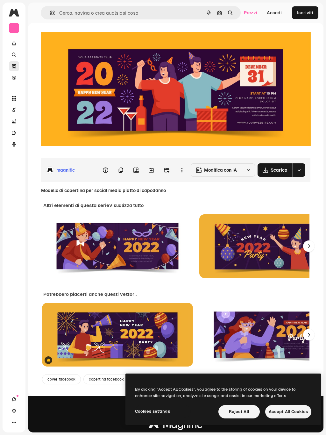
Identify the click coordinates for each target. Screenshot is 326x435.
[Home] (14, 43)
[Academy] (14, 411)
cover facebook (61, 379)
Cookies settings (152, 411)
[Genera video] (14, 133)
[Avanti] (309, 246)
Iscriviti (305, 13)
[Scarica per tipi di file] (299, 170)
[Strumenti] (14, 98)
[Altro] (14, 422)
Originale (83, 37)
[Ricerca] (14, 55)
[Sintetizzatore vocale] (14, 144)
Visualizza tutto (126, 205)
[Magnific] (175, 426)
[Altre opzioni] (181, 170)
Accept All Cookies (288, 411)
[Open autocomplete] (50, 13)
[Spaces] (14, 110)
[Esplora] (14, 78)
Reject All (239, 411)
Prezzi (250, 13)
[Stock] (14, 66)
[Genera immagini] (14, 121)
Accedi (274, 13)
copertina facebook (106, 379)
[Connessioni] (14, 399)
